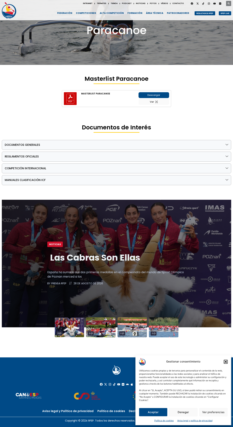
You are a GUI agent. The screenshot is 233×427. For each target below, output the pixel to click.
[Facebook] (191, 3)
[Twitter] (197, 3)
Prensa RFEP (58, 283)
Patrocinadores (178, 13)
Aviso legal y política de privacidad (194, 420)
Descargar (153, 95)
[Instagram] (208, 3)
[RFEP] (9, 10)
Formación (134, 13)
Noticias (55, 244)
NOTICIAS (140, 3)
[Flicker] (220, 3)
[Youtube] (214, 3)
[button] (226, 362)
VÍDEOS (164, 3)
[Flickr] (123, 384)
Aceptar (153, 412)
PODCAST (127, 3)
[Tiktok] (114, 384)
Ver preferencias (213, 412)
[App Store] (131, 384)
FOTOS (153, 3)
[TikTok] (203, 3)
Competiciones (86, 13)
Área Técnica (154, 13)
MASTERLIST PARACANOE (95, 93)
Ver (152, 102)
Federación (64, 13)
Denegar (183, 412)
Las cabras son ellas (95, 257)
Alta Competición (112, 13)
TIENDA (114, 3)
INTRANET (87, 3)
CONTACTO (178, 3)
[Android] (127, 384)
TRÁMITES (101, 3)
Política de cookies (164, 420)
